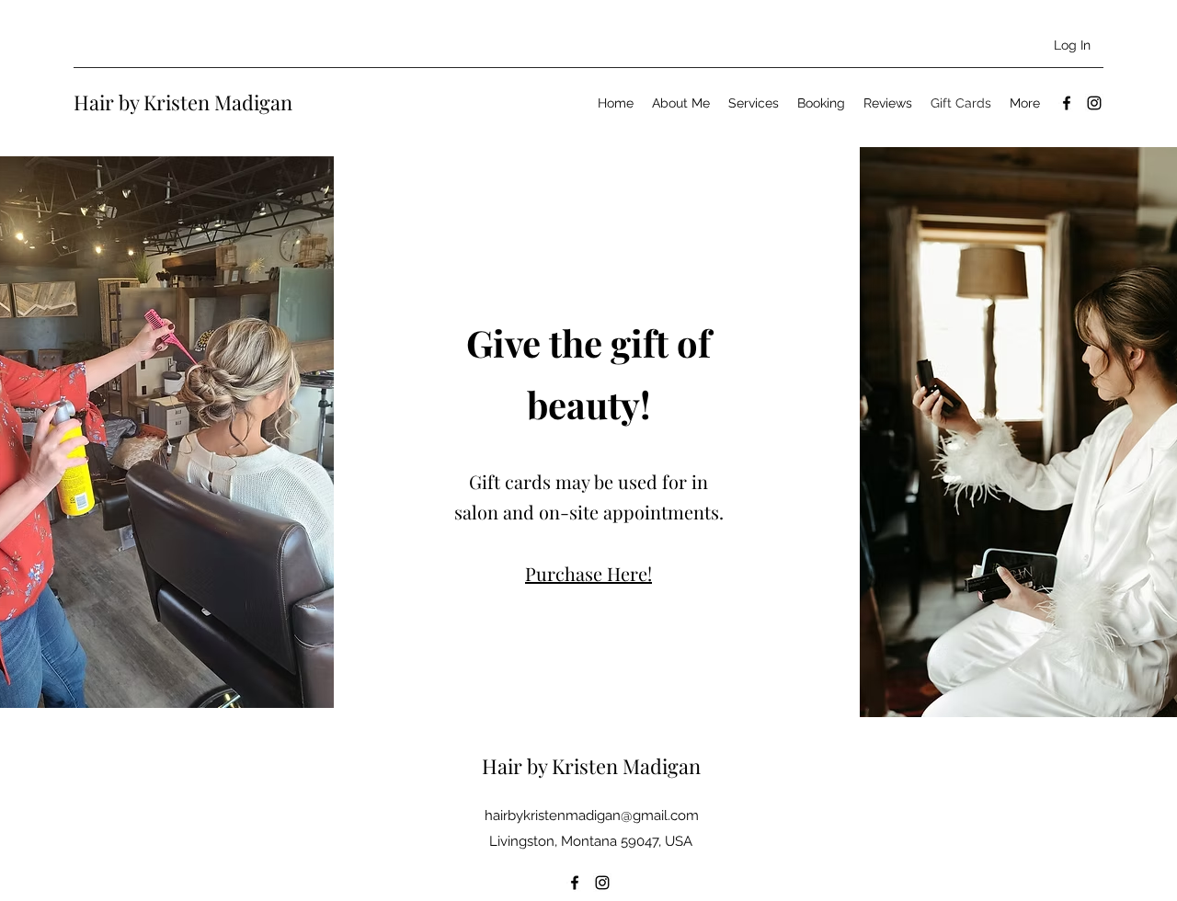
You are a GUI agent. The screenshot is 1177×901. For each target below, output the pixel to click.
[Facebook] (1066, 103)
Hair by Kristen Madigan (183, 102)
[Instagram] (1094, 103)
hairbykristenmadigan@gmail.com (592, 815)
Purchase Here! (588, 573)
